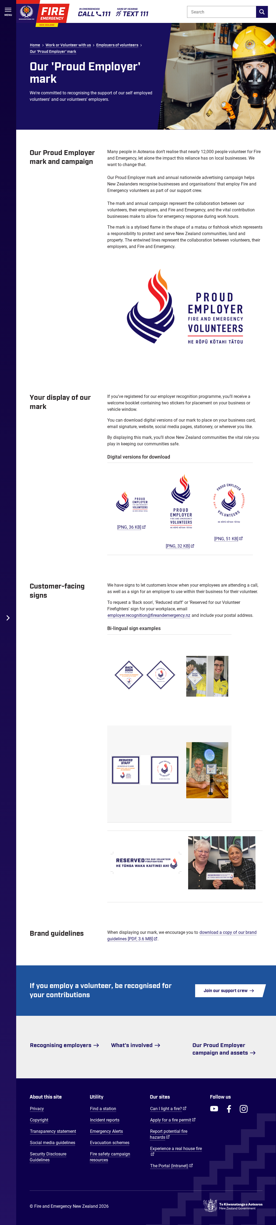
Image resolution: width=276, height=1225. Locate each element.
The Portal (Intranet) (171, 1165)
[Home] (43, 13)
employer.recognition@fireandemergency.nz (149, 615)
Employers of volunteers (117, 45)
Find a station (103, 1108)
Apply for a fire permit (173, 1120)
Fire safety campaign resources (110, 1156)
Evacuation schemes (109, 1142)
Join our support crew (226, 991)
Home (35, 45)
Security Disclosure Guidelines (48, 1156)
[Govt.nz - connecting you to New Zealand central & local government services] (233, 1206)
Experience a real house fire (176, 1148)
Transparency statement (53, 1131)
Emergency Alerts (106, 1131)
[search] (262, 12)
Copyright (39, 1120)
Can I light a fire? (168, 1108)
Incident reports (104, 1120)
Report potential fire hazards (168, 1134)
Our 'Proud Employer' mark (53, 52)
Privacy (37, 1108)
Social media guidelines (52, 1142)
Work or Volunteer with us (68, 45)
